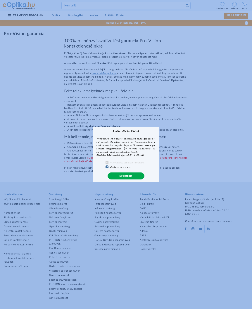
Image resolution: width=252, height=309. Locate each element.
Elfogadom (125, 176)
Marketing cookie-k (120, 167)
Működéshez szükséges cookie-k (127, 163)
